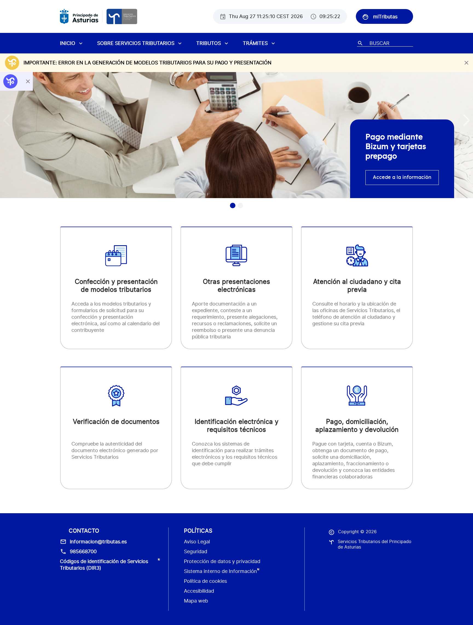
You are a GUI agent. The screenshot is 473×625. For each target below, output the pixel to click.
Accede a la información (402, 177)
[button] (466, 120)
